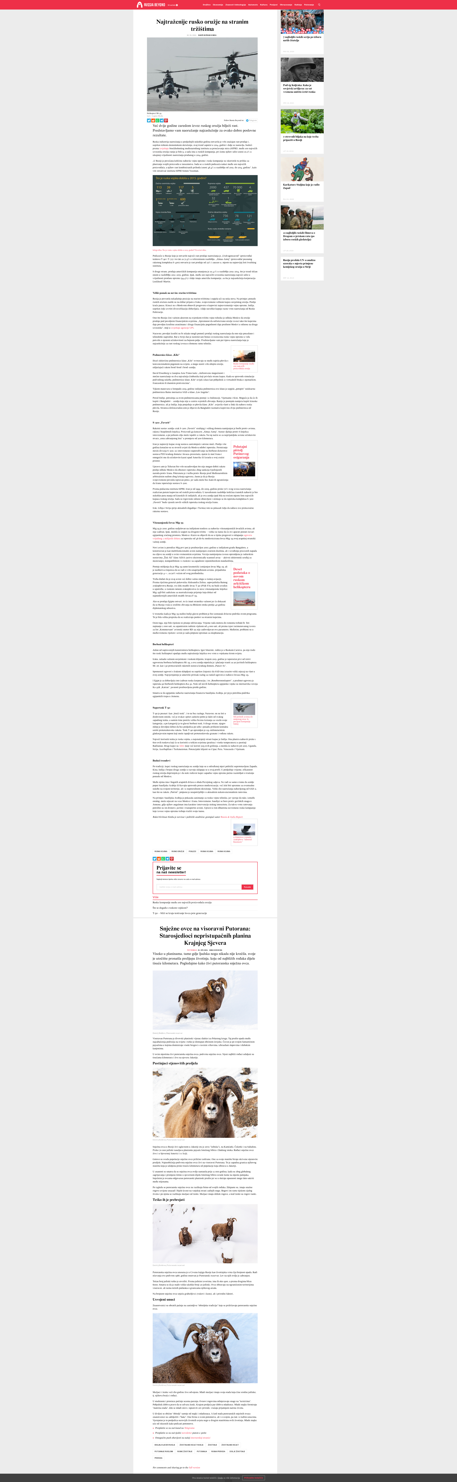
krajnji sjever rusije (165, 1445)
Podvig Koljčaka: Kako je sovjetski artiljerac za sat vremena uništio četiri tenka (299, 88)
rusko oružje (178, 851)
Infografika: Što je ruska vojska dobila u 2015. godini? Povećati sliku (179, 250)
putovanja (202, 1451)
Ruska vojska (207, 851)
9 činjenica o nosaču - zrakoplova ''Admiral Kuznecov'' (243, 839)
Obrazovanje (286, 5)
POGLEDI (192, 851)
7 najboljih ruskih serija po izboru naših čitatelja (302, 39)
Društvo (207, 5)
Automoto (253, 5)
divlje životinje (237, 1451)
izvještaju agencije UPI (182, 328)
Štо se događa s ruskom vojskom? (170, 908)
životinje (212, 1445)
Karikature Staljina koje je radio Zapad (301, 187)
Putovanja (309, 5)
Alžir (181, 746)
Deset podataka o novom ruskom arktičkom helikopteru (241, 578)
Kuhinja (298, 5)
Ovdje (220, 1478)
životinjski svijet (230, 1445)
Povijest (274, 5)
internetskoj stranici (200, 1438)
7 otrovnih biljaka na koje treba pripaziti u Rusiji (300, 139)
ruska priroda (218, 1451)
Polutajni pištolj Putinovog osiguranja (241, 452)
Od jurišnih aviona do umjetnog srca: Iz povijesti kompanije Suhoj (243, 720)
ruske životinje (184, 1451)
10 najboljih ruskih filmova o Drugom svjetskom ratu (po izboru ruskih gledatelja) (299, 236)
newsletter (187, 1433)
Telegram (253, 120)
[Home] (139, 5)
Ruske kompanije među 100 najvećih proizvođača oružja (243, 366)
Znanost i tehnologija (235, 5)
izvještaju (164, 148)
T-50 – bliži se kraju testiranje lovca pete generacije (180, 913)
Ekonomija (218, 5)
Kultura (263, 5)
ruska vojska (161, 851)
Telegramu (189, 1428)
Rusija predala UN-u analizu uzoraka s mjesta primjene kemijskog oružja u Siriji (299, 263)
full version (194, 1468)
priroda (158, 1458)
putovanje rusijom (164, 1451)
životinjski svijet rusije (192, 1445)
